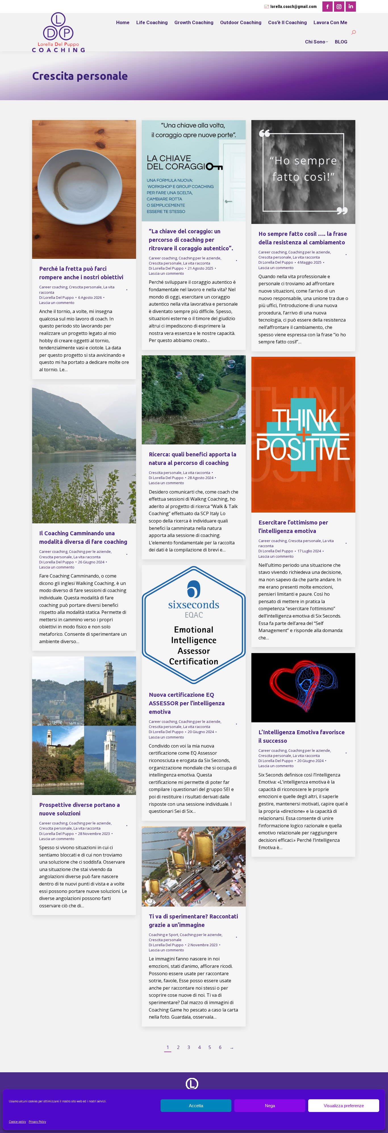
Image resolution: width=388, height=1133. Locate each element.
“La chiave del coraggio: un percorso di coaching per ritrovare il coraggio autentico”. (191, 239)
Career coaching (53, 286)
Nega (270, 1105)
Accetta (196, 1105)
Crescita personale (85, 286)
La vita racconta (196, 263)
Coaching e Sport (163, 934)
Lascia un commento (56, 302)
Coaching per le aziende (199, 258)
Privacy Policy (37, 1122)
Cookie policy (17, 1122)
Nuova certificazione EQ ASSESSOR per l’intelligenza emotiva (187, 703)
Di (56, 297)
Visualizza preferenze (344, 1105)
